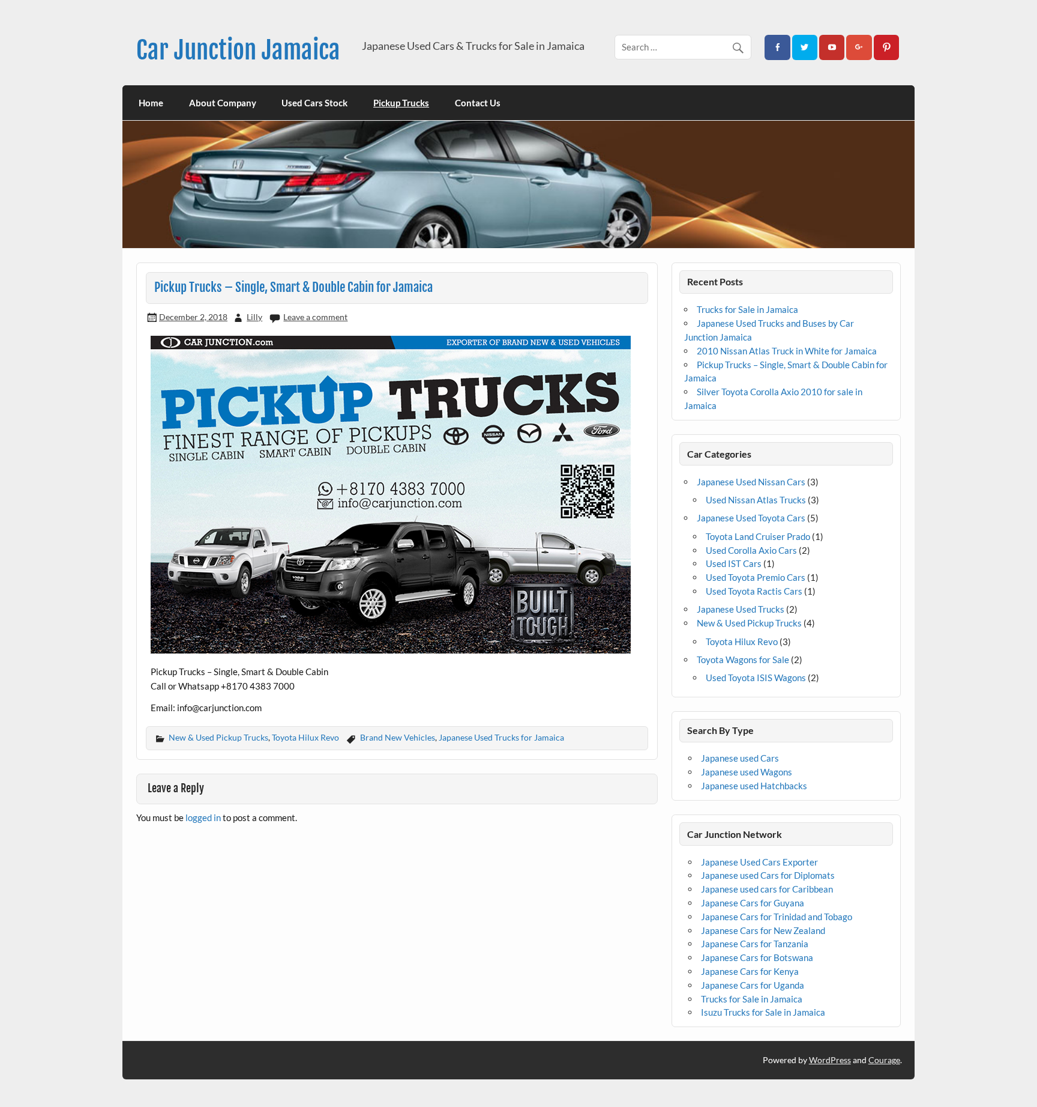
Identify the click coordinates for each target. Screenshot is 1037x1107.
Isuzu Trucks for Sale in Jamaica (763, 1012)
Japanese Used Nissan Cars (751, 481)
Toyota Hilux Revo (305, 737)
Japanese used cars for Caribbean (767, 889)
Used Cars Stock (314, 102)
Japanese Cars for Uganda (752, 985)
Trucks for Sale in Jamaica (747, 309)
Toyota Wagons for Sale (743, 659)
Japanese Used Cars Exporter (759, 862)
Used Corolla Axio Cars (751, 550)
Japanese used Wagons (746, 771)
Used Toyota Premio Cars (755, 577)
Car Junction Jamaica (238, 50)
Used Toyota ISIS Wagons (756, 677)
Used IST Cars (734, 563)
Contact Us (477, 102)
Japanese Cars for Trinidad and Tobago (776, 916)
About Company (222, 102)
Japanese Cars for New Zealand (763, 930)
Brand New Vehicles (397, 737)
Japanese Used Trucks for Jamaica (501, 737)
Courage (884, 1060)
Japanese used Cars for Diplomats (768, 875)
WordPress (830, 1060)
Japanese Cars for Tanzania (754, 943)
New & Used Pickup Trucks (218, 737)
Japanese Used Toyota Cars (751, 517)
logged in (203, 817)
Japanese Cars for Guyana (752, 902)
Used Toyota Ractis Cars (754, 591)
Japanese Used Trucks (740, 609)
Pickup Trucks (401, 102)
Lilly (254, 317)
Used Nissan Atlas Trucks (756, 499)
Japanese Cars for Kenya (750, 971)
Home (151, 102)
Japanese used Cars (740, 758)
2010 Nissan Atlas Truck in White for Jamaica (787, 350)
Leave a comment (315, 317)
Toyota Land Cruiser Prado (758, 536)
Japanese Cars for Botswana (757, 957)
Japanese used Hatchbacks (754, 785)
